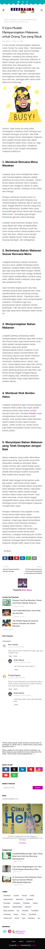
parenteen (31, 918)
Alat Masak (7, 895)
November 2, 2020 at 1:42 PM (22, 662)
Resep (16, 914)
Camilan (16, 895)
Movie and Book (9, 910)
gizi (14, 217)
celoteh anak (8, 918)
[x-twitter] (23, 2)
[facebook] (18, 2)
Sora (18, 945)
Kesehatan (7, 903)
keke (23, 918)
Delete (15, 656)
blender (32, 413)
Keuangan (17, 903)
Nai (18, 910)
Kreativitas (26, 903)
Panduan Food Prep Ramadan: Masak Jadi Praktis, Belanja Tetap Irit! (27, 601)
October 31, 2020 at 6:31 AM (16, 647)
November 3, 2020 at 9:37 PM (16, 677)
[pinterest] (30, 769)
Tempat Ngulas (14, 675)
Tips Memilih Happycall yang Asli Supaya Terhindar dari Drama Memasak (25, 623)
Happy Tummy (8, 899)
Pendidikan (35, 910)
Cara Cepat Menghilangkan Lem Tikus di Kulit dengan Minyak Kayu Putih (27, 867)
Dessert (24, 895)
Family (32, 895)
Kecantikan (29, 899)
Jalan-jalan (19, 899)
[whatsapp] (14, 775)
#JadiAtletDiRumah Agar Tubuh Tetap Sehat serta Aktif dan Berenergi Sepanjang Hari (27, 856)
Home (6, 20)
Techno (23, 914)
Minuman (28, 907)
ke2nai (17, 918)
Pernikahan (7, 914)
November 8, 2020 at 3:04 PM (22, 695)
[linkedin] (22, 769)
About (21, 941)
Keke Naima (6, 41)
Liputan (35, 903)
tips (39, 918)
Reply (10, 656)
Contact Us (30, 941)
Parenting (25, 910)
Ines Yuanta (13, 645)
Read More (22, 843)
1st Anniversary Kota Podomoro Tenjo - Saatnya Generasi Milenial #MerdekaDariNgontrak (27, 879)
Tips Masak (12, 20)
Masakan (6, 907)
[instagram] (27, 2)
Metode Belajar (17, 907)
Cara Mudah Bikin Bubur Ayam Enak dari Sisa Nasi (26, 611)
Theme (33, 945)
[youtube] (5, 775)
